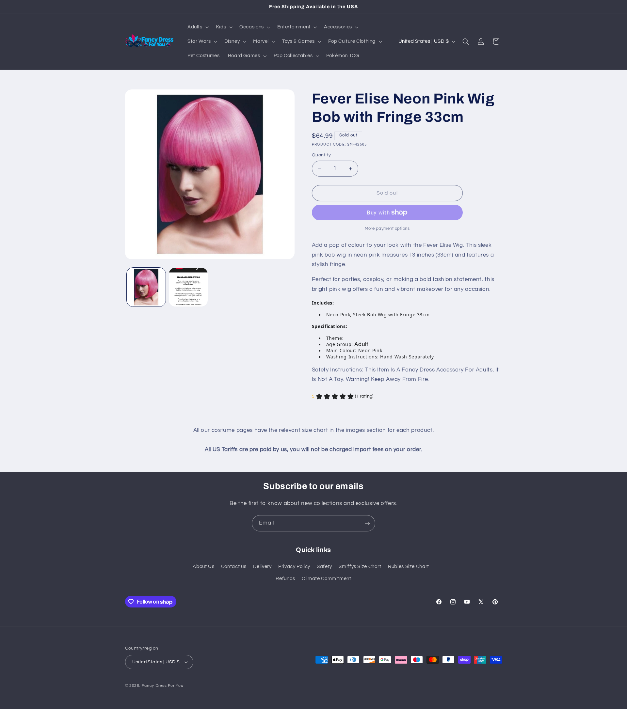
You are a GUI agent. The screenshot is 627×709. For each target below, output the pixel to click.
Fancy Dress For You (162, 685)
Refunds (285, 578)
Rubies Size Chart (408, 566)
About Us (203, 566)
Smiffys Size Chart (360, 566)
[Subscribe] (367, 523)
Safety (324, 566)
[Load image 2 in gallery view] (188, 287)
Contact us (233, 566)
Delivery (262, 566)
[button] (197, 27)
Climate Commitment (326, 578)
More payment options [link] (387, 229)
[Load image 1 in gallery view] (146, 287)
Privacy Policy (294, 566)
